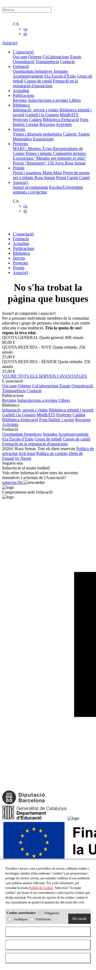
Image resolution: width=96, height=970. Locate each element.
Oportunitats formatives (32, 71)
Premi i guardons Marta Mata (37, 172)
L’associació (23, 234)
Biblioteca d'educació (61, 119)
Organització (23, 61)
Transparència (47, 61)
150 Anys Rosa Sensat (66, 163)
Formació (21, 238)
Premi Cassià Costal (73, 177)
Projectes (20, 119)
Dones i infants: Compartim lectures (56, 153)
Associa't (9, 43)
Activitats (64, 124)
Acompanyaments (28, 76)
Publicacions (23, 248)
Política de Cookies (41, 888)
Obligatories (51, 913)
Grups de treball (48, 439)
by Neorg (23, 458)
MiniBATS (69, 114)
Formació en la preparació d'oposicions (45, 83)
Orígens (35, 56)
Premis (18, 267)
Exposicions (43, 139)
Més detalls (79, 919)
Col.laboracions (56, 56)
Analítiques (21, 919)
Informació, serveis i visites (35, 110)
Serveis (19, 258)
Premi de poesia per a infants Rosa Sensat (51, 175)
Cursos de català (38, 81)
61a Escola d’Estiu (60, 76)
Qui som (20, 56)
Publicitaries (43, 919)
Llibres (75, 100)
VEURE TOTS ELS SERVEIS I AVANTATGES (44, 376)
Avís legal (26, 453)
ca (25, 29)
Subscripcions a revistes (48, 100)
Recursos (47, 124)
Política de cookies (52, 453)
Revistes (20, 100)
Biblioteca (21, 253)
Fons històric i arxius (56, 419)
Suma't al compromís (30, 187)
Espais (75, 56)
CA (16, 24)
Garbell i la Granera (42, 114)
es (25, 33)
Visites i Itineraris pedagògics (37, 134)
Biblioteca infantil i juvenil (71, 410)
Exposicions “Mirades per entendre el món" (49, 158)
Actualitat (21, 243)
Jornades (60, 71)
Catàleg (35, 119)
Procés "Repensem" (30, 163)
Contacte (67, 61)
